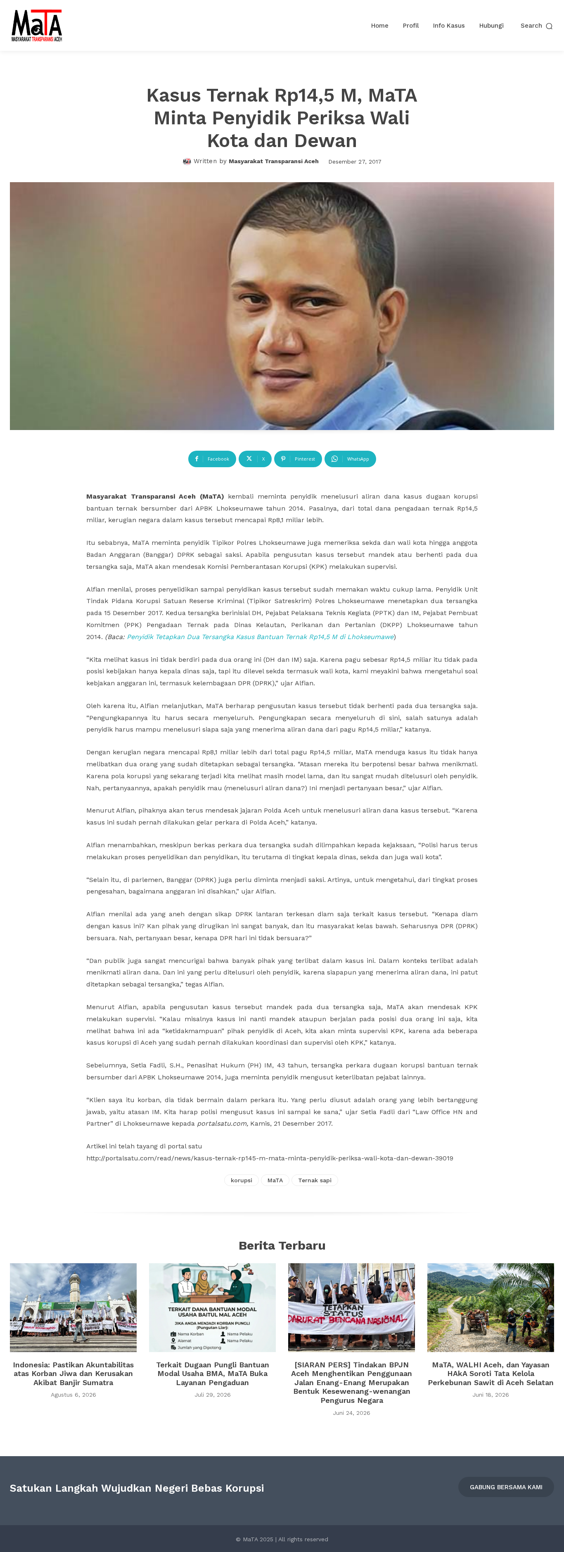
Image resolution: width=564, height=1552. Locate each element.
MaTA (275, 1180)
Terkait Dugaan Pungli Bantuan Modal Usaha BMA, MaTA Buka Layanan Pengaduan (212, 1373)
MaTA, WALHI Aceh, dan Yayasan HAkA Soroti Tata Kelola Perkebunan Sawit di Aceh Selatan (491, 1373)
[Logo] (37, 25)
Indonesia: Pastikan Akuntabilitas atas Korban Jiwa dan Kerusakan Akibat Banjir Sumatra (73, 1373)
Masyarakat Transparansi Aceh (274, 161)
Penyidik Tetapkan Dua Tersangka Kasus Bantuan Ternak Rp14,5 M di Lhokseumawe (260, 637)
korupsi (241, 1180)
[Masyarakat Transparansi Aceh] (188, 161)
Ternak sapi (315, 1180)
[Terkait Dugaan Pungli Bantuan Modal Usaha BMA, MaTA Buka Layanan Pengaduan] (212, 1307)
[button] (537, 26)
